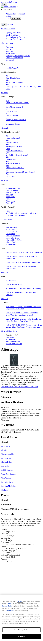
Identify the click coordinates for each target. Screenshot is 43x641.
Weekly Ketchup (12, 242)
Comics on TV (11, 232)
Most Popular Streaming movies (18, 56)
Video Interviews (12, 238)
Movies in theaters (8, 29)
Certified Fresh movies (14, 58)
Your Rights (9, 610)
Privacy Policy (7, 606)
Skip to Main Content (9, 2)
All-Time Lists (11, 227)
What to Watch (13, 68)
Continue (21, 636)
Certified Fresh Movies (14, 39)
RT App (4, 219)
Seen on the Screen (13, 342)
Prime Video (10, 54)
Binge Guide (10, 229)
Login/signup (15, 18)
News (10, 219)
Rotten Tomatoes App (14, 344)
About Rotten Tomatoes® (15, 14)
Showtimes (12, 331)
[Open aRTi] (4, 4)
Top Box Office (12, 35)
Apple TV (9, 51)
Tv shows (4, 93)
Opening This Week (13, 33)
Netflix (8, 49)
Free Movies (10, 337)
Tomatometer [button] (6, 372)
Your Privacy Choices (21, 630)
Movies (10, 24)
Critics (8, 16)
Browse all (10, 60)
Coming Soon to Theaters (15, 37)
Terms (9, 603)
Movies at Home (7, 43)
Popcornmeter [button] (25, 372)
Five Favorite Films (13, 236)
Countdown (10, 234)
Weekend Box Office (14, 240)
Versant (19, 601)
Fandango (9, 47)
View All (4, 128)
